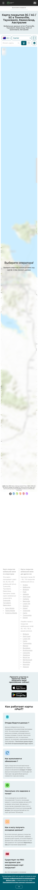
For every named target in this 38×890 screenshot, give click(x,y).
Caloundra (26, 653)
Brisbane (26, 590)
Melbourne (26, 587)
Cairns (25, 613)
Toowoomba (27, 615)
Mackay (25, 646)
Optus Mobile (9, 608)
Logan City (26, 604)
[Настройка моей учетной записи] (34, 3)
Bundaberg (26, 648)
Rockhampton (27, 650)
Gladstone (26, 655)
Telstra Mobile (10, 611)
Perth (24, 592)
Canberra (26, 599)
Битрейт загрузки (28, 43)
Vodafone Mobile (11, 613)
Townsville (26, 611)
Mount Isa (26, 657)
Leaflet (3, 485)
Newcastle (26, 601)
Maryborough (27, 660)
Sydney (25, 585)
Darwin (25, 618)
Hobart (25, 608)
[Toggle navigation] (3, 3)
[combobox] (6, 38)
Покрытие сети (24, 43)
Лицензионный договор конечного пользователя (19, 882)
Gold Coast (26, 597)
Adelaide (26, 594)
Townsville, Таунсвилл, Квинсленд (7, 603)
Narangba (26, 664)
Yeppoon (26, 667)
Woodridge (26, 662)
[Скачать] (19, 687)
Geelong (25, 606)
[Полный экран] (34, 38)
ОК (19, 886)
